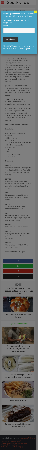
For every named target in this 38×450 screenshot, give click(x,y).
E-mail (7, 25)
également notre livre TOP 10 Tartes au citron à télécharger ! (19, 31)
